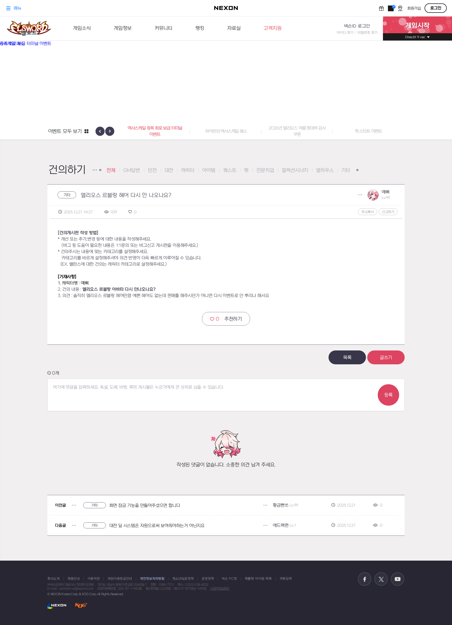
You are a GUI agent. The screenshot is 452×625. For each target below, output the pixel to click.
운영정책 (208, 579)
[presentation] (100, 131)
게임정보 (123, 28)
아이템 (208, 170)
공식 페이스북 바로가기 (365, 579)
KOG (81, 606)
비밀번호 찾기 (367, 33)
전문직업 (265, 170)
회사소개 (53, 579)
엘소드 (29, 28)
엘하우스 (325, 170)
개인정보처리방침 (152, 579)
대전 (169, 170)
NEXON (56, 606)
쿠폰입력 (286, 579)
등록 (388, 395)
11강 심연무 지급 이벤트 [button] (368, 131)
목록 (347, 357)
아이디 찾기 (345, 33)
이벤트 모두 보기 (65, 131)
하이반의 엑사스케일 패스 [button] (155, 131)
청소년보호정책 (183, 579)
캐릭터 (187, 170)
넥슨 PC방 (229, 579)
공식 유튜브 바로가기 (398, 579)
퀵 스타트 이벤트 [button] (297, 131)
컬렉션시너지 (295, 170)
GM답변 (131, 170)
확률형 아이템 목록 (258, 579)
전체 (110, 170)
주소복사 (367, 212)
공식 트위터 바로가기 (381, 579)
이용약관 (94, 579)
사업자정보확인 (219, 588)
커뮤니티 (163, 28)
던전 (152, 170)
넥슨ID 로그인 (357, 26)
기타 (345, 170)
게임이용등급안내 (120, 579)
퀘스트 (229, 170)
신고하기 (388, 212)
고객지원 (272, 28)
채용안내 (73, 579)
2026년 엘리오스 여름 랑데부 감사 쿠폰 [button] (226, 131)
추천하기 (229, 319)
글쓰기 (386, 357)
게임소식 (82, 28)
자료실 (234, 28)
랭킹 (199, 28)
